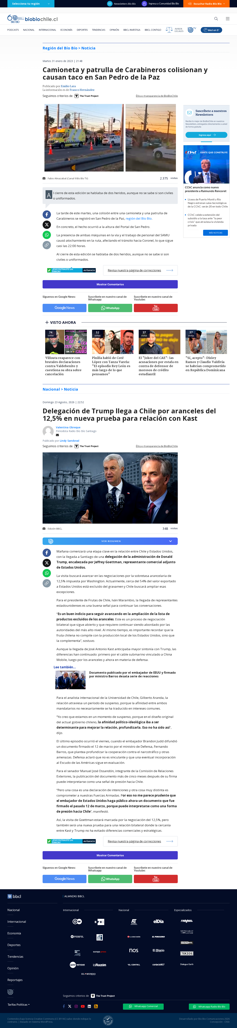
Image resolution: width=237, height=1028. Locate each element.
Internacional (47, 29)
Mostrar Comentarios (110, 284)
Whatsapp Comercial (146, 1006)
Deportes (82, 29)
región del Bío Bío (139, 218)
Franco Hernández (82, 90)
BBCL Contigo (153, 29)
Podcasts (13, 29)
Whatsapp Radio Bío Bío (211, 1006)
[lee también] (71, 680)
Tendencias (98, 29)
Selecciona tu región (26, 3)
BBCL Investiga (131, 29)
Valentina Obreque (68, 427)
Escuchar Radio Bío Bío (208, 3)
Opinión (114, 29)
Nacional (28, 29)
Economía (66, 29)
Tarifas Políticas (17, 1004)
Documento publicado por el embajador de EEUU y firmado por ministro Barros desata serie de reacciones (132, 674)
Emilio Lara (68, 86)
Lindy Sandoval (69, 440)
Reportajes (15, 980)
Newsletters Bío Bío (125, 3)
